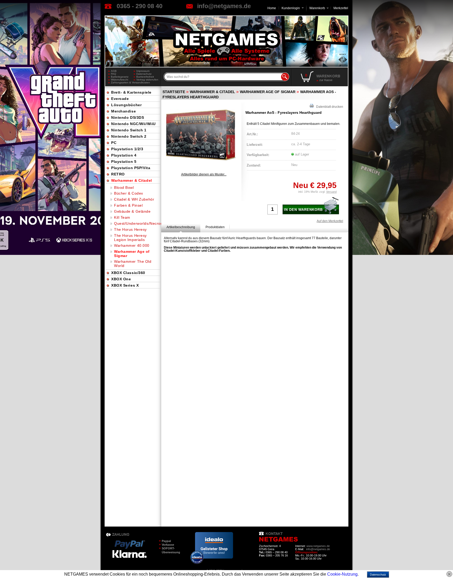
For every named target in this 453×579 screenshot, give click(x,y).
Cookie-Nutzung (342, 574)
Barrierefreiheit (145, 76)
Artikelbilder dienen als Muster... (203, 174)
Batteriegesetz (119, 76)
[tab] (180, 227)
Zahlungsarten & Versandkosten (122, 82)
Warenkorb (317, 7)
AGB (114, 70)
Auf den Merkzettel (330, 221)
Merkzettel (340, 8)
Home (271, 8)
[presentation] (180, 227)
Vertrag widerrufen (147, 79)
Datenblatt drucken (328, 107)
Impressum (142, 70)
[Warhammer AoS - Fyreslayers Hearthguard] (201, 135)
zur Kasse (325, 80)
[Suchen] (285, 77)
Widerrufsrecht (119, 79)
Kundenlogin (293, 8)
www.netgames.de (318, 546)
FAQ (113, 73)
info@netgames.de (224, 6)
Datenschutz (144, 73)
